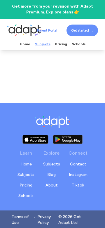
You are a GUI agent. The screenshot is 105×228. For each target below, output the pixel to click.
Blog (51, 174)
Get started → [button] (82, 30)
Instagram (78, 174)
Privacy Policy (44, 219)
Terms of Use (20, 219)
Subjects (26, 174)
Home (26, 164)
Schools (26, 195)
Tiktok (78, 185)
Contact (78, 164)
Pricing (26, 185)
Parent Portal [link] (47, 30)
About (52, 185)
